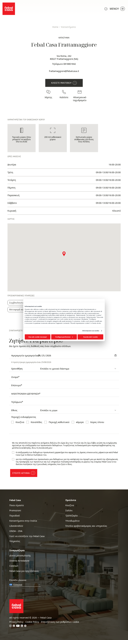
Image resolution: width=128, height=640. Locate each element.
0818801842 (69, 63)
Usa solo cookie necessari (37, 337)
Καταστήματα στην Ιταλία (23, 520)
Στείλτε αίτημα (21, 472)
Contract (13, 565)
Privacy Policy (16, 621)
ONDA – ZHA (15, 531)
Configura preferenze (62, 337)
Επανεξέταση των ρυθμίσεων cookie (60, 621)
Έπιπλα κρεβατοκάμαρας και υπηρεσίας (86, 526)
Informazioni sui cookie (90, 331)
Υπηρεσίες (14, 541)
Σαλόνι (69, 510)
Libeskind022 (16, 526)
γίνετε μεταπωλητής (20, 555)
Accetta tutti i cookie (90, 337)
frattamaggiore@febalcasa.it (64, 71)
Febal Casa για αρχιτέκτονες (24, 571)
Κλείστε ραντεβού (61, 82)
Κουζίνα (69, 505)
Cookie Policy (32, 621)
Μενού (114, 8)
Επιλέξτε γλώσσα (106, 8)
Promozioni (15, 510)
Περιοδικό (14, 515)
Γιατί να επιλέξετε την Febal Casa (26, 536)
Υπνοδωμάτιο (72, 520)
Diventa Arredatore (19, 560)
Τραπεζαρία (71, 515)
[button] (64, 254)
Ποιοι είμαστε (16, 505)
